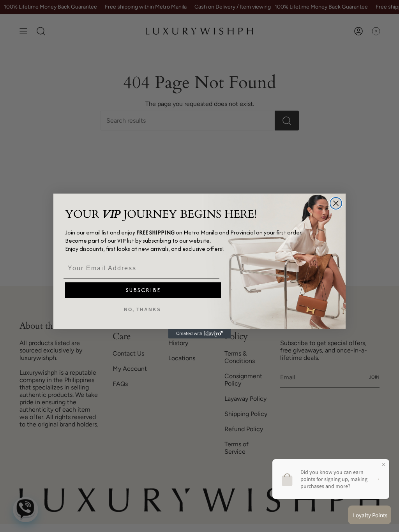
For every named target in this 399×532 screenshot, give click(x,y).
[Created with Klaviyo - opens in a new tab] (199, 333)
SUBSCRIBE (143, 290)
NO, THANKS (142, 309)
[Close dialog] (336, 203)
